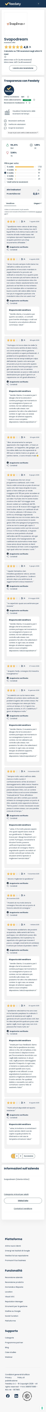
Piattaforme (10, 1320)
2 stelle (10, 176)
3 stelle (10, 173)
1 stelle (10, 179)
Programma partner (14, 1342)
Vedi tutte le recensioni (17, 182)
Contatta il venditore (23, 1208)
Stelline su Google (13, 1311)
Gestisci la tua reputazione (16, 1255)
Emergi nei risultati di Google (17, 1250)
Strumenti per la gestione (16, 1306)
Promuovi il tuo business (15, 1260)
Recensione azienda (13, 1277)
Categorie (9, 1337)
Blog (7, 1347)
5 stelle (10, 166)
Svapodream (16, 39)
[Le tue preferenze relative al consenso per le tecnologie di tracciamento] (42, 1408)
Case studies (10, 1352)
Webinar (9, 1357)
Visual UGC (10, 1296)
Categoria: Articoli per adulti (16, 1194)
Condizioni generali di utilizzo (17, 1374)
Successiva (28, 1156)
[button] (23, 112)
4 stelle (10, 170)
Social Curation (11, 1316)
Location (9, 1292)
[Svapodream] (15, 23)
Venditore (10, 203)
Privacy (8, 1377)
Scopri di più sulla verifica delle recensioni (22, 133)
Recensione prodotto (14, 1282)
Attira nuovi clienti (13, 1246)
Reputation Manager (14, 1301)
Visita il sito (23, 1200)
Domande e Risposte (14, 1287)
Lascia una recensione (23, 68)
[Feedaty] (13, 4)
